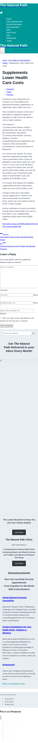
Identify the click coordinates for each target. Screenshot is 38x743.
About (8, 35)
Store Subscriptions (12, 27)
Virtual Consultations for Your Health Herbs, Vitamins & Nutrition (16, 630)
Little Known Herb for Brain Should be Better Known (16, 237)
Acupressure (8, 664)
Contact (9, 41)
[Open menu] (2, 50)
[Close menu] (0, 717)
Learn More (19, 532)
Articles (8, 19)
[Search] (33, 333)
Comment (4, 290)
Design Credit (9, 704)
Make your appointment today (13, 684)
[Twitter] (1, 13)
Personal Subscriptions (14, 24)
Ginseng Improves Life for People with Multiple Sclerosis (17, 246)
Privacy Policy (9, 699)
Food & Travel (11, 32)
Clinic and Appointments (14, 21)
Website (3, 314)
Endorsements (11, 38)
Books (8, 30)
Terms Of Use (9, 701)
